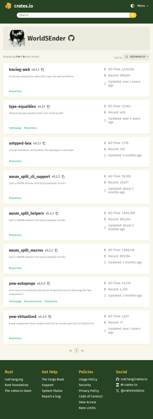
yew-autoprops (22, 283)
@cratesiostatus (130, 390)
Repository (15, 91)
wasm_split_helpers (26, 213)
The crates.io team (18, 391)
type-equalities (22, 106)
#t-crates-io (126, 385)
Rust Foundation (16, 385)
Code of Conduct (91, 396)
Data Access (87, 402)
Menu (141, 6)
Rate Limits (87, 408)
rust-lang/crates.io (131, 379)
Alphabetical (137, 56)
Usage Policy (88, 379)
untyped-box (20, 143)
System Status (52, 391)
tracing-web (19, 70)
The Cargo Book (53, 379)
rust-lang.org (14, 379)
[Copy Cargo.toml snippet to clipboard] (42, 69)
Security (85, 385)
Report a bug (51, 396)
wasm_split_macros (26, 250)
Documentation (33, 301)
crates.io (23, 6)
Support (48, 385)
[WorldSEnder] (71, 38)
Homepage (15, 127)
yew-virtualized (22, 317)
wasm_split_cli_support (29, 177)
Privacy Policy (89, 391)
